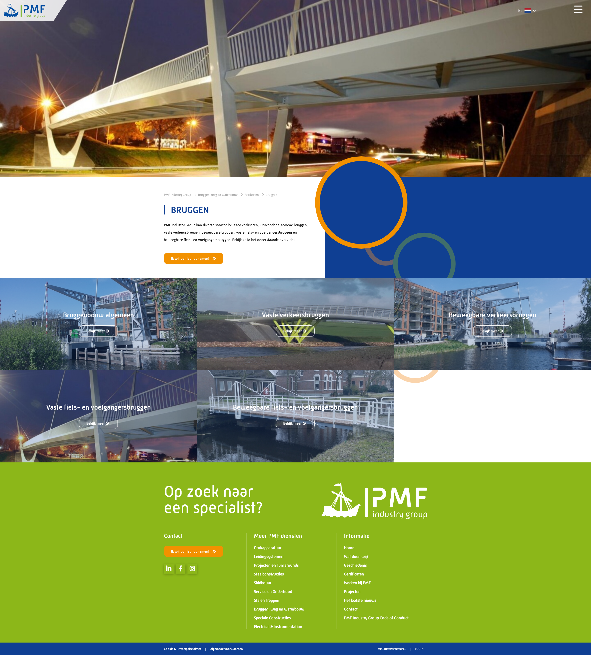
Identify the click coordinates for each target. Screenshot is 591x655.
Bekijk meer (96, 331)
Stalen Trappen (266, 600)
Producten (251, 194)
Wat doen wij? (356, 556)
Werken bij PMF (357, 583)
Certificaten (354, 574)
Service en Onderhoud (273, 592)
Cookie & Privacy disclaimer (182, 648)
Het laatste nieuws (360, 600)
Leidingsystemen (268, 556)
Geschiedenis (355, 565)
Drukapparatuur (267, 548)
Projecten (352, 592)
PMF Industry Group (177, 194)
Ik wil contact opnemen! (190, 258)
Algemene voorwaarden (226, 648)
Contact (351, 609)
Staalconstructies (269, 574)
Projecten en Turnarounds (276, 565)
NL (520, 11)
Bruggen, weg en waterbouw (218, 194)
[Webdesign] (392, 648)
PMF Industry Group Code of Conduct (376, 618)
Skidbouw (262, 583)
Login (419, 648)
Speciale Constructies (272, 618)
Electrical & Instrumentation (278, 627)
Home (349, 548)
